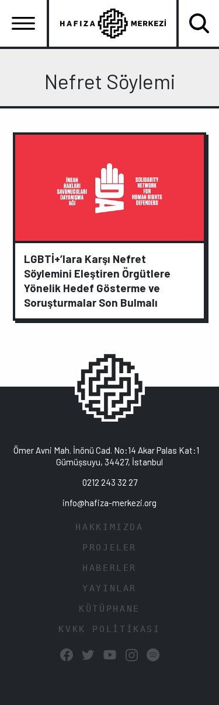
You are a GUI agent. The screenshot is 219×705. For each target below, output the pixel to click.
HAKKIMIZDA (109, 527)
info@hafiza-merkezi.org (109, 502)
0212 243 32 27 (109, 482)
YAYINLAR (109, 588)
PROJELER (109, 547)
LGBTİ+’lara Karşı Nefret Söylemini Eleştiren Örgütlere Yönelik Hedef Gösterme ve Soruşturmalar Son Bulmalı (97, 280)
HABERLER (109, 568)
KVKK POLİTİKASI (109, 629)
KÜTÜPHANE (109, 609)
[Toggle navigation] (23, 23)
